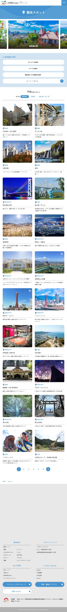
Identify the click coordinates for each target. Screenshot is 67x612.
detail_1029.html (49, 376)
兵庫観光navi (10, 3)
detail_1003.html (49, 305)
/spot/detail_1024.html (33, 34)
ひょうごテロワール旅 (23, 3)
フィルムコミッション (10, 578)
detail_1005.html (17, 268)
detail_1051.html (17, 158)
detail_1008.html (17, 305)
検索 (62, 81)
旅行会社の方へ (8, 575)
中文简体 (39, 575)
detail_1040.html (49, 158)
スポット (6, 558)
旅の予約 (19, 555)
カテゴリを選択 (33, 62)
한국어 (38, 578)
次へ (48, 469)
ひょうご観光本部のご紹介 (44, 549)
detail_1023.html (17, 411)
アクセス (19, 558)
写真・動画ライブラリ (49, 584)
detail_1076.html (49, 195)
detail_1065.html (49, 341)
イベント (19, 549)
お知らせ (6, 573)
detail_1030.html (17, 341)
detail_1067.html (17, 447)
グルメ (19, 552)
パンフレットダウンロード (16, 584)
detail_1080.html (49, 447)
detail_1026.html (49, 231)
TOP (4, 481)
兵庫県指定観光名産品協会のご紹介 (46, 552)
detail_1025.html (49, 411)
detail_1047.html (17, 121)
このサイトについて (42, 547)
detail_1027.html (17, 195)
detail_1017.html (49, 268)
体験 (5, 560)
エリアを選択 (33, 68)
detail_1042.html (17, 376)
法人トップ (7, 570)
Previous (4, 34)
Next (63, 34)
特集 (5, 549)
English (39, 570)
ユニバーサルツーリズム (23, 560)
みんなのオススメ (8, 552)
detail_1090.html (17, 231)
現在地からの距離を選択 (33, 75)
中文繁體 (39, 573)
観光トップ (7, 547)
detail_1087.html (49, 121)
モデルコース (7, 555)
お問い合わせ (16, 591)
